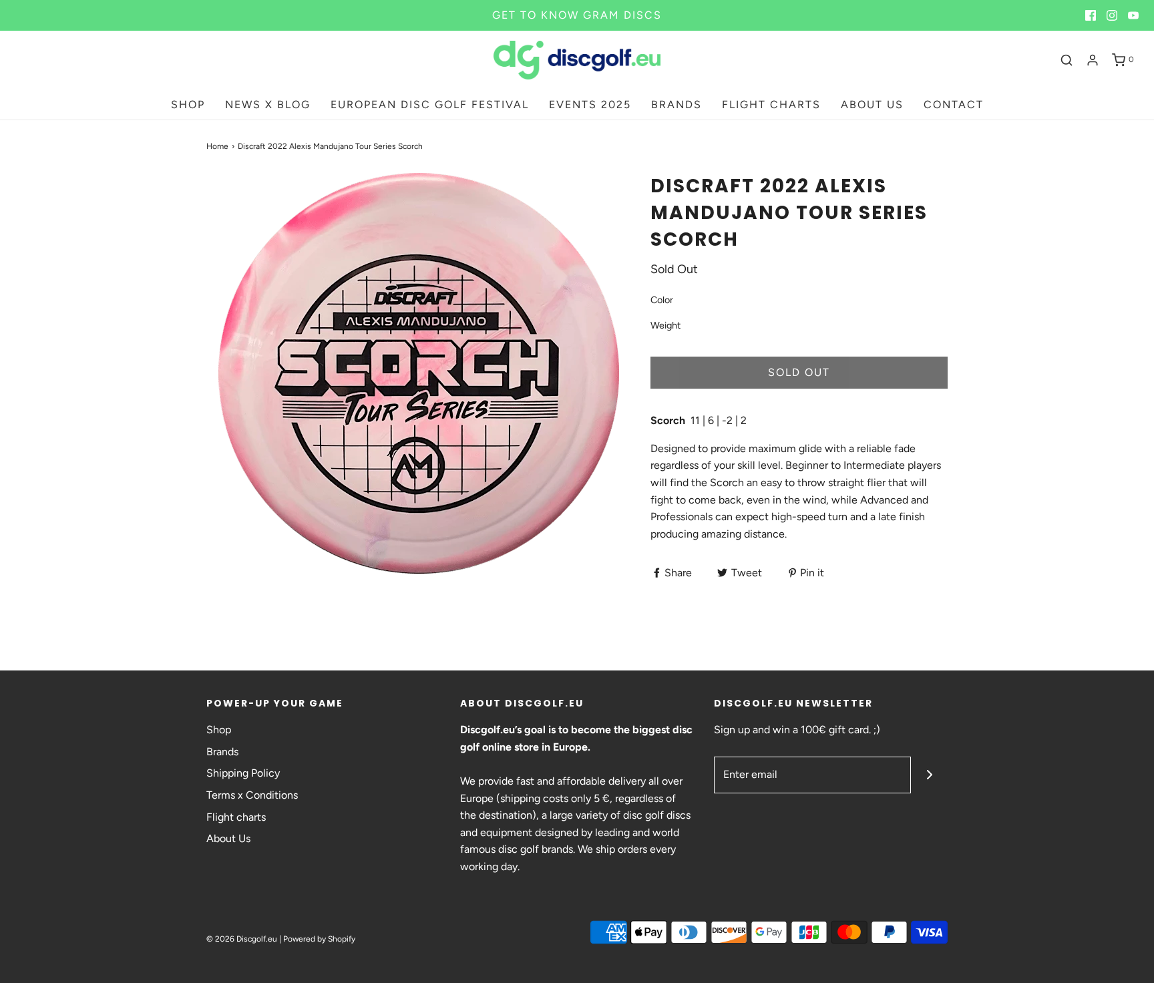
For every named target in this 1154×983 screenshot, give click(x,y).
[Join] (929, 775)
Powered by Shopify (319, 939)
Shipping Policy (243, 773)
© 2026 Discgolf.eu (241, 939)
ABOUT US (872, 104)
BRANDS (676, 104)
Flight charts (236, 817)
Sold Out (799, 372)
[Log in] (1093, 60)
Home (217, 146)
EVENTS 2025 (590, 104)
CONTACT (954, 104)
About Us (228, 838)
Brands (222, 751)
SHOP (188, 104)
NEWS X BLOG (268, 104)
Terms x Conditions (252, 795)
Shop (218, 729)
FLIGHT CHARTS (771, 104)
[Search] (1067, 60)
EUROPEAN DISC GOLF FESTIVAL (430, 104)
